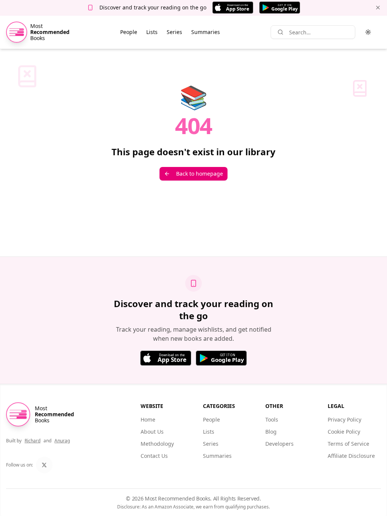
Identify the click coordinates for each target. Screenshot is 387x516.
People (128, 32)
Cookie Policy (344, 431)
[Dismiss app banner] (378, 8)
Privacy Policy (344, 419)
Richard (32, 440)
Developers (279, 443)
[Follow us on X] (44, 465)
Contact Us (154, 455)
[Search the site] (280, 32)
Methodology (157, 443)
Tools (271, 419)
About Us (152, 431)
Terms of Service (348, 443)
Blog (271, 431)
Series (174, 32)
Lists (152, 32)
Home (148, 419)
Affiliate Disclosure (351, 455)
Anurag (62, 440)
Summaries (205, 32)
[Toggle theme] (368, 32)
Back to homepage (199, 173)
